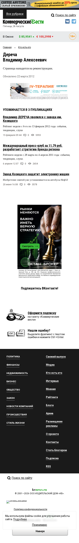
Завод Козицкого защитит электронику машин (36, 174)
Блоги (50, 405)
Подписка (52, 458)
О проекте (52, 434)
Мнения (51, 389)
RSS (48, 466)
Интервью (52, 380)
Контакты (52, 442)
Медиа (50, 364)
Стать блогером (56, 450)
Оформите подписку (42, 313)
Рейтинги (52, 397)
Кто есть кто (54, 372)
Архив (49, 413)
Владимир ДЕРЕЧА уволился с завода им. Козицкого (32, 119)
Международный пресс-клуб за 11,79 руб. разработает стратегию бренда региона (32, 147)
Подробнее (20, 519)
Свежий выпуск (56, 356)
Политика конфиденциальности (30, 509)
